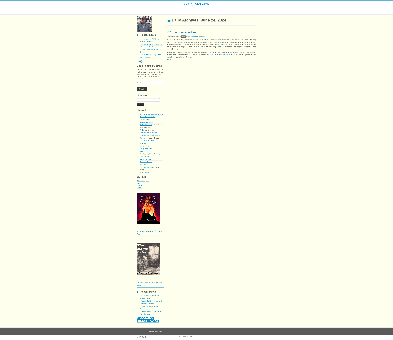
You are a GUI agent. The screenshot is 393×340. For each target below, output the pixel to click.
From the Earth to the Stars (148, 133)
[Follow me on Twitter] (140, 337)
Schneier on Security (146, 159)
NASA (141, 151)
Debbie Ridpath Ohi (146, 125)
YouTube (139, 188)
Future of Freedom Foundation (150, 135)
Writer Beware (144, 172)
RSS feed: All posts (143, 181)
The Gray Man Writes (147, 141)
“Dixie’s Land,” (224, 44)
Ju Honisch (143, 143)
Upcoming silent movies (148, 319)
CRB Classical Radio (146, 122)
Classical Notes (145, 119)
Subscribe (142, 89)
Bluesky (139, 183)
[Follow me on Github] (143, 337)
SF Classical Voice (146, 162)
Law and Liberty (145, 146)
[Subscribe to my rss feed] (138, 337)
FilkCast (142, 130)
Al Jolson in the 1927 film (222, 55)
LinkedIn (139, 185)
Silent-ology (143, 164)
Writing (183, 36)
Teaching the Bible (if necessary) (151, 44)
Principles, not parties (148, 47)
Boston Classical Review (147, 117)
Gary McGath (196, 4)
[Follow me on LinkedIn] (146, 337)
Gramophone (144, 138)
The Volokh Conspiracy (147, 167)
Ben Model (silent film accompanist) (151, 114)
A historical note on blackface (183, 31)
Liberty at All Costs (146, 149)
